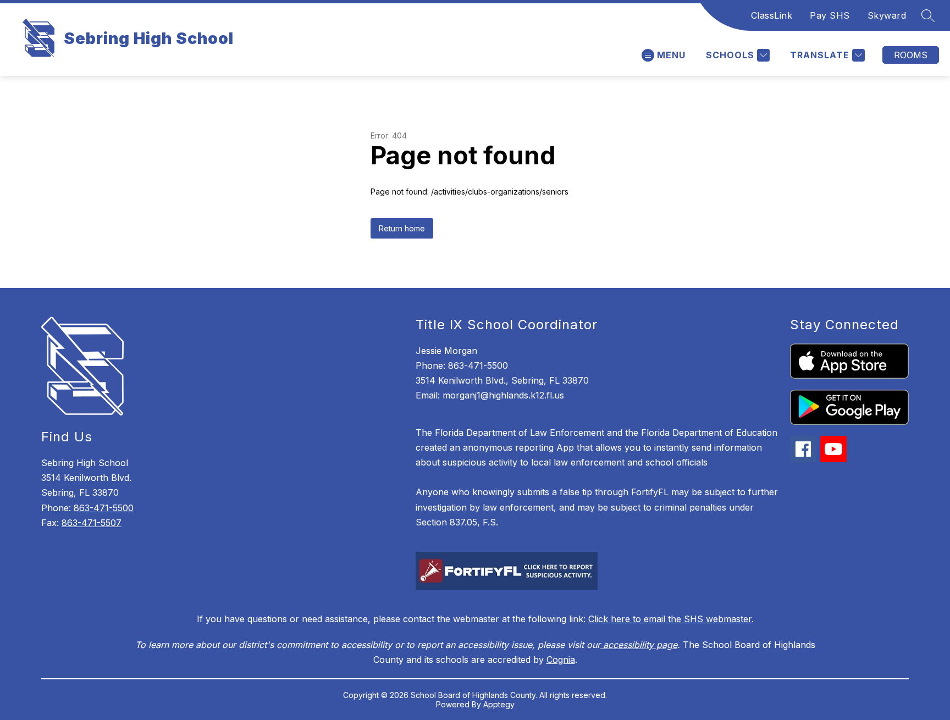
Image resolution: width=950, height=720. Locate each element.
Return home (402, 228)
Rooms (910, 54)
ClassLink (772, 15)
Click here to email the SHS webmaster (670, 618)
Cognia (560, 659)
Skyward (887, 15)
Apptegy (499, 704)
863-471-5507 (91, 522)
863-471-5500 (104, 507)
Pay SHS (830, 15)
